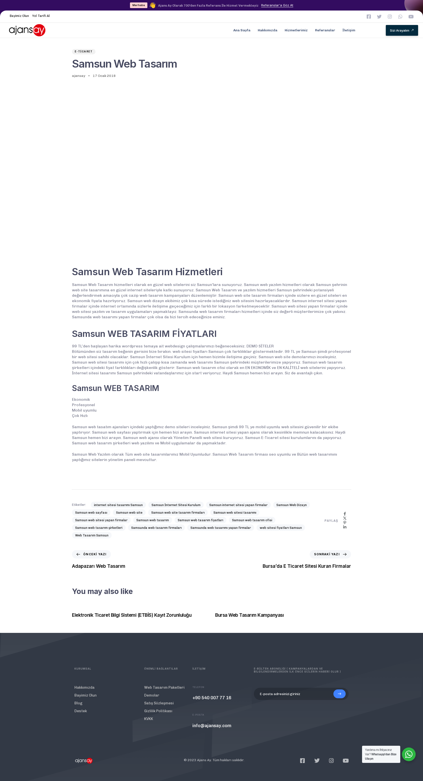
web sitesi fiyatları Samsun (281, 528)
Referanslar (325, 30)
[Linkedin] (345, 527)
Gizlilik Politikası (158, 711)
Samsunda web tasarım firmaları (156, 528)
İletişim (348, 30)
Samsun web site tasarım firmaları (178, 512)
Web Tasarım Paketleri (164, 687)
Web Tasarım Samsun (91, 535)
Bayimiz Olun (19, 16)
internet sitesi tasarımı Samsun (118, 505)
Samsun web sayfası (91, 512)
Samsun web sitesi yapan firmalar (101, 520)
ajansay (78, 76)
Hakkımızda (267, 30)
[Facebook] (345, 514)
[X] (345, 518)
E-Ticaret (84, 51)
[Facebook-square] (368, 16)
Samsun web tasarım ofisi (252, 520)
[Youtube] (411, 16)
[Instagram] (390, 16)
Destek (80, 711)
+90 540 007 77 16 (211, 697)
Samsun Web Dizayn (291, 505)
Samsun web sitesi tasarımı (234, 512)
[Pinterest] (345, 522)
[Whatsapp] (400, 16)
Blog (78, 703)
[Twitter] (379, 16)
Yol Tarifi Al (41, 16)
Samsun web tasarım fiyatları (200, 520)
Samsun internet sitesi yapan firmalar (238, 505)
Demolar (151, 695)
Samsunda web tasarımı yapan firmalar (220, 528)
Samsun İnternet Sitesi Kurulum (176, 505)
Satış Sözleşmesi (159, 703)
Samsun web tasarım (152, 520)
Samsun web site (129, 512)
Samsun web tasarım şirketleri (98, 528)
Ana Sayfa (241, 30)
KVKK (148, 719)
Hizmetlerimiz (296, 30)
